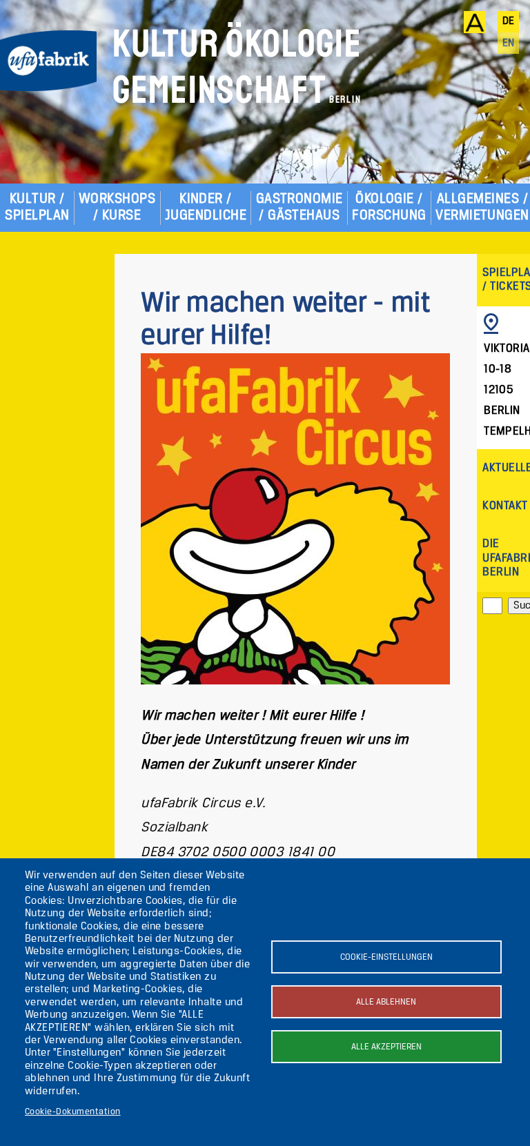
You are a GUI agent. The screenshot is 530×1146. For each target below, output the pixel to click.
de (508, 21)
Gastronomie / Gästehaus (299, 207)
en (508, 43)
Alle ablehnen (386, 1002)
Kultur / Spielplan (37, 207)
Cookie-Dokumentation (73, 1111)
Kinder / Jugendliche (205, 207)
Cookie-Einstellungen (386, 957)
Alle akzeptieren (386, 1047)
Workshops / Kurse (117, 207)
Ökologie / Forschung (389, 207)
